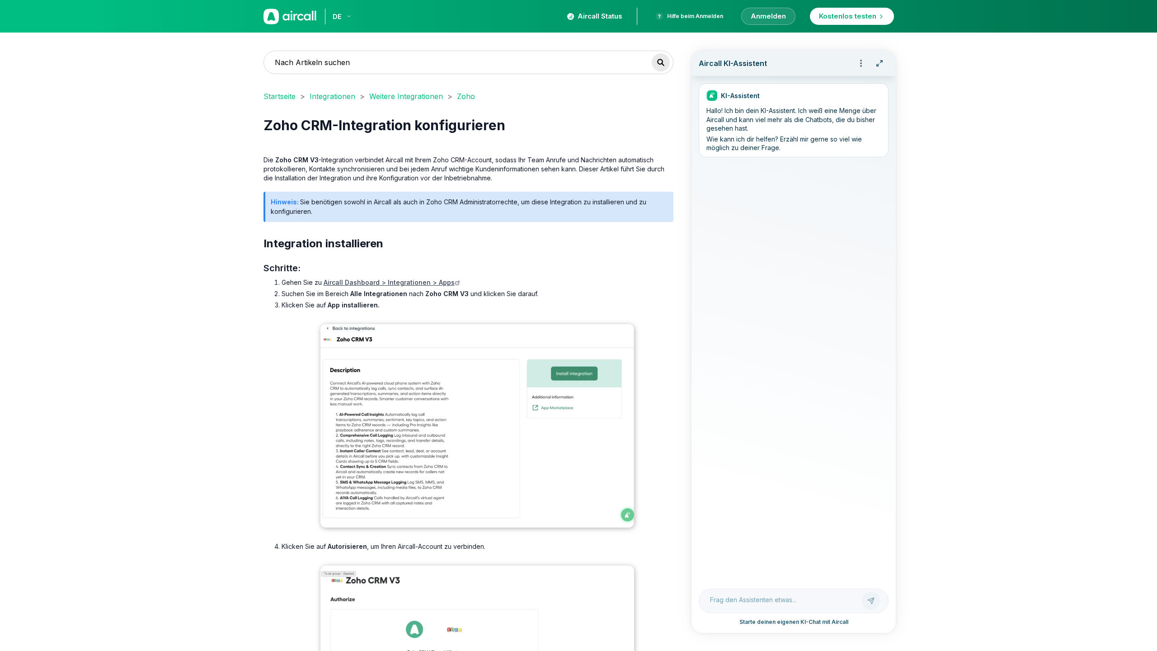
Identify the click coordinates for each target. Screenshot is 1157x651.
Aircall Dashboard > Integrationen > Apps (389, 282)
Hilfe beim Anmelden (695, 16)
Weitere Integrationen (406, 96)
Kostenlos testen (847, 16)
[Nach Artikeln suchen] (661, 62)
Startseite (279, 96)
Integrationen (332, 96)
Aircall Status (600, 16)
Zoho (466, 96)
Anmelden (768, 16)
